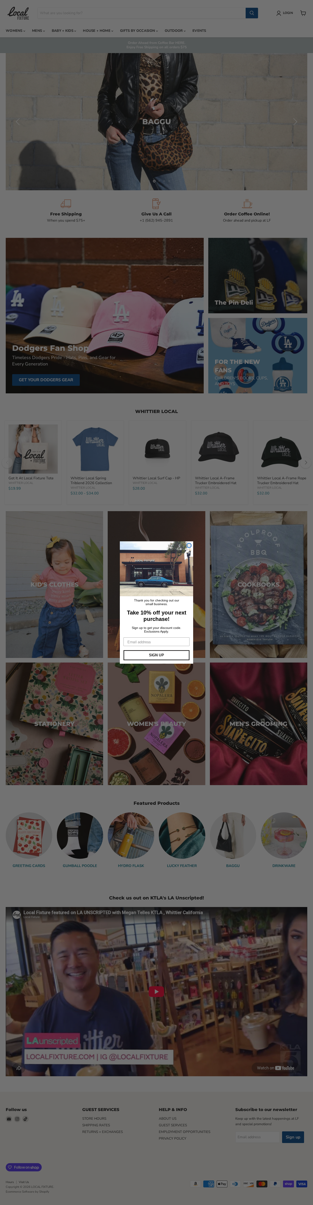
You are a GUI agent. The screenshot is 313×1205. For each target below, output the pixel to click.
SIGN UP (156, 655)
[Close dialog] (189, 545)
